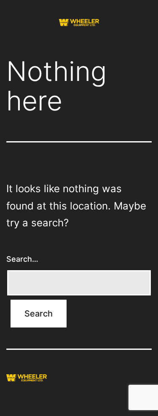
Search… (22, 259)
